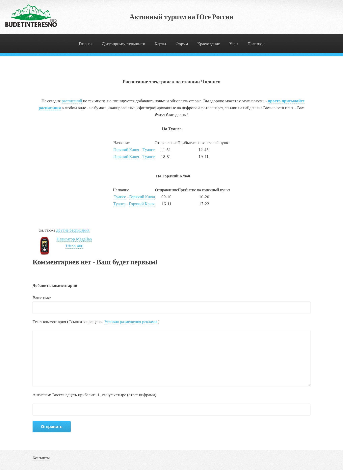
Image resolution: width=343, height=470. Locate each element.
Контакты (41, 458)
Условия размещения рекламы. (131, 321)
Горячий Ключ (126, 149)
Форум (181, 43)
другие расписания (73, 230)
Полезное (256, 43)
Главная (85, 43)
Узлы (233, 43)
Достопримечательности (123, 43)
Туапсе (149, 149)
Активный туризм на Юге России (181, 17)
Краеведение (208, 43)
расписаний (72, 101)
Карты (160, 43)
